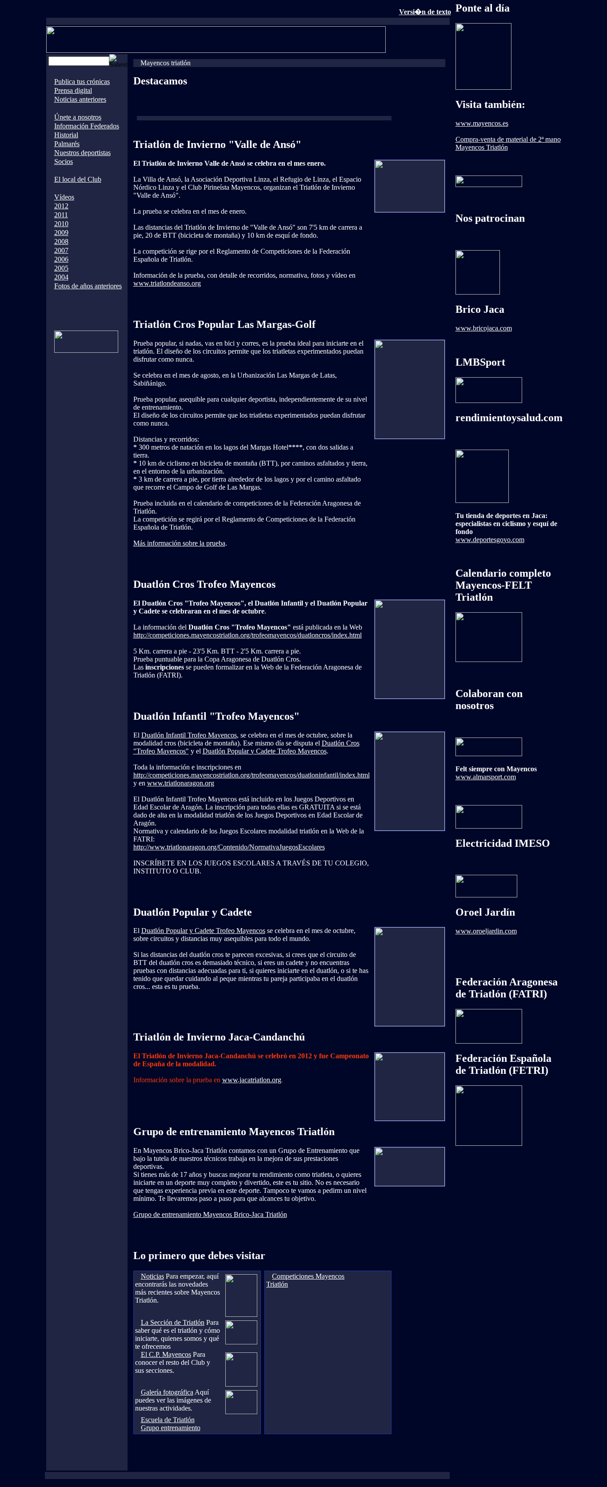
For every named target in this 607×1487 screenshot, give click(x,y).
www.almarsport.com (485, 777)
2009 (61, 232)
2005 (61, 268)
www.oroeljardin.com (486, 931)
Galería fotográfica (167, 1392)
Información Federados (86, 126)
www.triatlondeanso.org (167, 283)
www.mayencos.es (481, 123)
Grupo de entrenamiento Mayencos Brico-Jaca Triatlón (210, 1214)
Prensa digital (73, 90)
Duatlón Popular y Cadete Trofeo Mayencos (265, 751)
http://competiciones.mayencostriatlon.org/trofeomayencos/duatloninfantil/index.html (251, 775)
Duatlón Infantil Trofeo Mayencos (189, 735)
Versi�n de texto (425, 12)
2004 (61, 277)
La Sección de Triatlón (172, 1322)
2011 (61, 215)
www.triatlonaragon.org (180, 783)
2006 (61, 259)
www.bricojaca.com (483, 328)
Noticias (152, 1276)
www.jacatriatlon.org (251, 1080)
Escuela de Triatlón (168, 1419)
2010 (61, 223)
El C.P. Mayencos (166, 1354)
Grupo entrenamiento (170, 1427)
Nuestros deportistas (82, 152)
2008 (61, 241)
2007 (61, 250)
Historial (66, 135)
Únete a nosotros (77, 117)
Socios (63, 161)
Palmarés (67, 144)
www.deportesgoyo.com (489, 539)
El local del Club (77, 179)
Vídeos (64, 197)
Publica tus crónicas (82, 81)
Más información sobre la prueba (179, 543)
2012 (61, 206)
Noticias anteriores (80, 99)
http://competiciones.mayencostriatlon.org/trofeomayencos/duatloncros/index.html (247, 635)
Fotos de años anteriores (88, 286)
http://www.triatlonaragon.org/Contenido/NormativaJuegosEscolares (229, 847)
